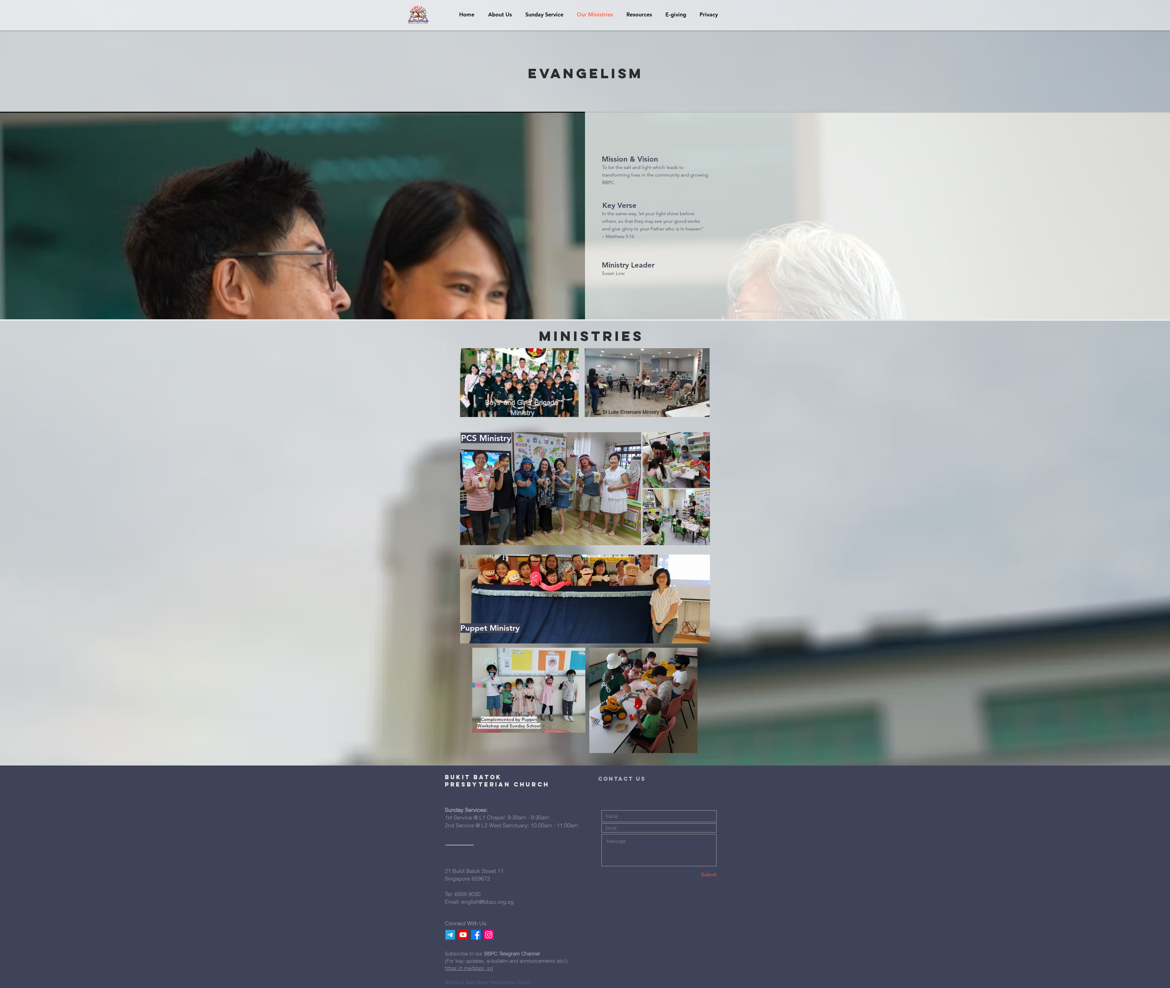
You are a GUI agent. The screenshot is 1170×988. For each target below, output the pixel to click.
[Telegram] (450, 935)
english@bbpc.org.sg (487, 901)
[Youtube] (463, 935)
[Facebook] (476, 935)
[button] (639, 14)
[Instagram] (489, 935)
